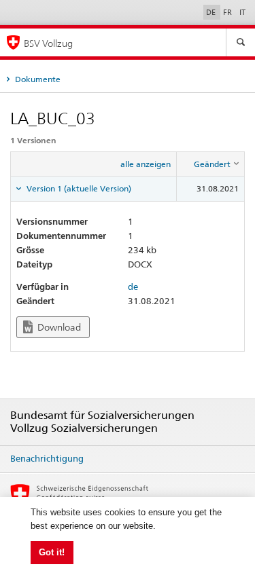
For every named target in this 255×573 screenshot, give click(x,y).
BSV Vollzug (48, 43)
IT (242, 12)
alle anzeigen (145, 164)
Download (58, 327)
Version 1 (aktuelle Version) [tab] (77, 188)
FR (228, 12)
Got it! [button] (52, 552)
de (133, 286)
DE (212, 12)
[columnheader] (211, 164)
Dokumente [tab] (37, 79)
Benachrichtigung (47, 458)
